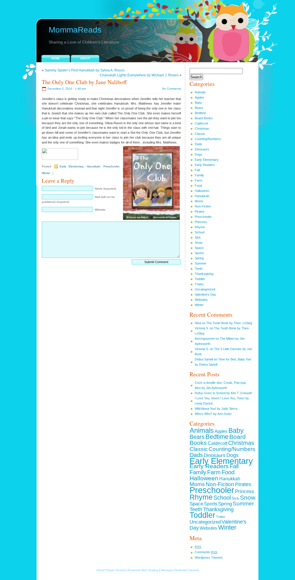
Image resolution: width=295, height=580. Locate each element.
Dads (198, 144)
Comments (206, 552)
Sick (198, 237)
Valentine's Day (205, 294)
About (85, 58)
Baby (198, 102)
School (199, 232)
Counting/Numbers (208, 139)
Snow (199, 242)
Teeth (199, 268)
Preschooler (111, 166)
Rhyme (200, 227)
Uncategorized (205, 289)
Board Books (204, 118)
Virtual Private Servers (111, 570)
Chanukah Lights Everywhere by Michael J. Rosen (139, 75)
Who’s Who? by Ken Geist (213, 413)
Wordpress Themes (209, 557)
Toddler (200, 279)
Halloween (202, 190)
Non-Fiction (203, 206)
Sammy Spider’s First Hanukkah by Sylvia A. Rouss (84, 70)
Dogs (198, 154)
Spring (199, 258)
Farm (198, 180)
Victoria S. (202, 328)
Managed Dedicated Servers (180, 570)
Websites (201, 299)
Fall (197, 170)
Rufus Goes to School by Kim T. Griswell (223, 393)
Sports (199, 253)
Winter (46, 173)
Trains (199, 284)
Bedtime (200, 113)
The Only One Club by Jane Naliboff (84, 82)
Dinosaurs (202, 149)
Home (55, 58)
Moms (199, 201)
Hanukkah (93, 166)
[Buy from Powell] (60, 158)
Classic (200, 133)
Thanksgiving (204, 273)
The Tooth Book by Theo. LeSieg (229, 323)
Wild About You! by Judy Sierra (216, 408)
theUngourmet (205, 338)
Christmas (202, 128)
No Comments (171, 88)
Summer (201, 263)
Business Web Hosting (143, 570)
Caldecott (201, 123)
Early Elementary (72, 166)
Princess (201, 222)
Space (199, 248)
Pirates (200, 211)
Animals (200, 92)
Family (199, 175)
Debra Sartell (204, 359)
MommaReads (75, 29)
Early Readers (205, 165)
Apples (199, 97)
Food (198, 185)
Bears (199, 107)
